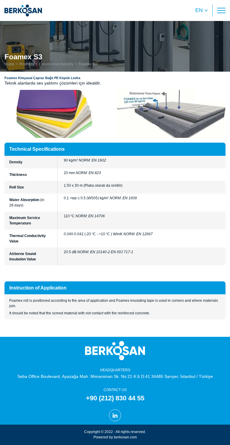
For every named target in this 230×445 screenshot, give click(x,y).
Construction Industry (56, 64)
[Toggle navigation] (221, 10)
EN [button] (199, 10)
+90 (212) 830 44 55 (115, 398)
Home (9, 64)
